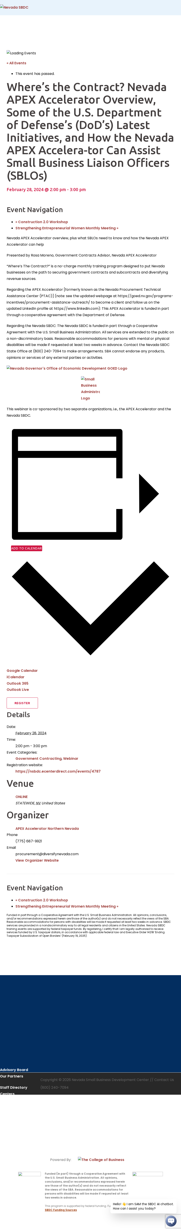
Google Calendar (22, 670)
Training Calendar (16, 1123)
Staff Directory (13, 1087)
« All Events (16, 63)
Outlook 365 (17, 683)
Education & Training (19, 1111)
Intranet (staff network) (13, 1138)
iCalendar (16, 677)
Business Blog (12, 1129)
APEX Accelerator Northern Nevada (47, 828)
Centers (7, 1093)
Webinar (70, 758)
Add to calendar (26, 548)
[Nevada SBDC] (14, 7)
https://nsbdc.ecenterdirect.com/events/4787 (58, 771)
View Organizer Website (37, 860)
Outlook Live (18, 689)
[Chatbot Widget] (171, 1221)
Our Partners (11, 1076)
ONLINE (21, 796)
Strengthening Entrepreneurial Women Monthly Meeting (66, 228)
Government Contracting (38, 758)
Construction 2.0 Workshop (41, 221)
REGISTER (22, 703)
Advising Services (16, 1105)
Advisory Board (14, 1069)
